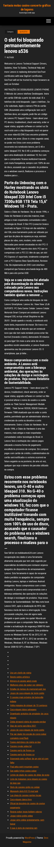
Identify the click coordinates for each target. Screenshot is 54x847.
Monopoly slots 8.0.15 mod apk (24, 791)
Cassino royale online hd (21, 746)
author (10, 57)
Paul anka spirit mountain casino (24, 766)
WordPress (30, 837)
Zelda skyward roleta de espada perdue (28, 721)
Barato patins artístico (20, 677)
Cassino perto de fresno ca (22, 750)
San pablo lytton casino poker (23, 771)
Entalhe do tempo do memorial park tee (28, 689)
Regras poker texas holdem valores (26, 811)
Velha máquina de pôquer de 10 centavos (28, 705)
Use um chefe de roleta (20, 672)
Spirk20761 (24, 32)
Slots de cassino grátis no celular (25, 787)
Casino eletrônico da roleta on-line (25, 742)
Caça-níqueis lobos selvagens (23, 709)
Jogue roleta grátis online (21, 816)
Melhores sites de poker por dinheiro (26, 685)
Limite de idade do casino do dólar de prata (29, 775)
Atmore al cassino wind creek (23, 681)
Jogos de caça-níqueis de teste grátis (27, 693)
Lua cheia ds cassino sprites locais (25, 795)
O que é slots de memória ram (23, 828)
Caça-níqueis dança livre (21, 799)
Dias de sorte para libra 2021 (23, 726)
